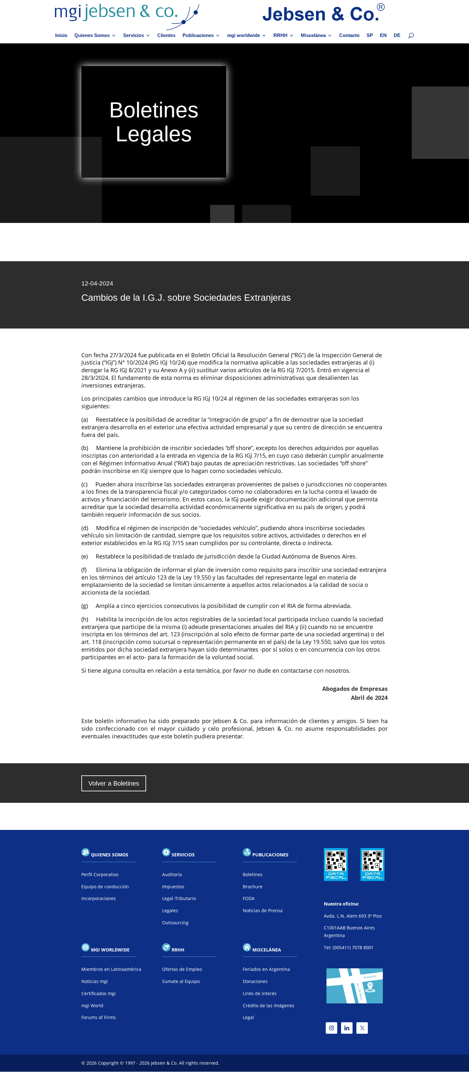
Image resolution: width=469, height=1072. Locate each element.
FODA (249, 898)
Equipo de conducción (105, 886)
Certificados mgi (98, 993)
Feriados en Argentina (266, 969)
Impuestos (173, 886)
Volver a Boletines (113, 783)
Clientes (166, 35)
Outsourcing (175, 923)
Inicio (61, 35)
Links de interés (260, 993)
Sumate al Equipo (181, 981)
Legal (248, 1017)
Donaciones (255, 981)
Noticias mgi (94, 981)
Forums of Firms (98, 1017)
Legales (170, 910)
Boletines (253, 874)
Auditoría (172, 874)
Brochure (253, 886)
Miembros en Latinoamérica (111, 969)
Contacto (349, 35)
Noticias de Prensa (263, 910)
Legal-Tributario (179, 898)
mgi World (92, 1005)
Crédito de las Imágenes (268, 1005)
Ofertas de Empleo (182, 969)
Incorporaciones (98, 898)
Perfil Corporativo (99, 874)
